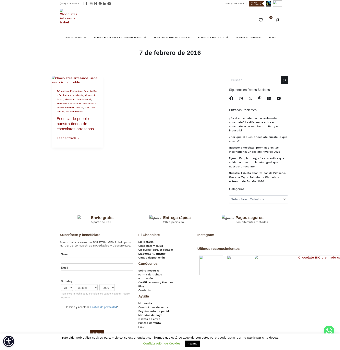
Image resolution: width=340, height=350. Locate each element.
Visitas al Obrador (248, 37)
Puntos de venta (149, 322)
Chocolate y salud (150, 245)
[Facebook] (231, 98)
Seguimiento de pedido (154, 311)
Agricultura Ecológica (69, 91)
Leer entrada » (68, 138)
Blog (272, 37)
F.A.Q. (141, 326)
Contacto (144, 290)
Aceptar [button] (193, 343)
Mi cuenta (145, 303)
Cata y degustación (151, 257)
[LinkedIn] (269, 98)
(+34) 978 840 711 (70, 3)
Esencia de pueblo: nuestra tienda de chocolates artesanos (75, 123)
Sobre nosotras (148, 270)
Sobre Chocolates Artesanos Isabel (118, 37)
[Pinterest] (259, 98)
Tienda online (73, 37)
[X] (250, 98)
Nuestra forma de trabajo (172, 37)
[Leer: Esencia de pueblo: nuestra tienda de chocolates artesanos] (77, 80)
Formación (145, 278)
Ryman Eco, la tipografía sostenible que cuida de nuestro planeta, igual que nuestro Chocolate (256, 162)
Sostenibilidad (74, 111)
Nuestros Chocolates (69, 103)
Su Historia (145, 241)
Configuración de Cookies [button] (161, 343)
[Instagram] (240, 98)
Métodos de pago (150, 315)
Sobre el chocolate (211, 37)
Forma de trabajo (150, 274)
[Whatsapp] (329, 331)
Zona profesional (234, 3)
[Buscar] (284, 80)
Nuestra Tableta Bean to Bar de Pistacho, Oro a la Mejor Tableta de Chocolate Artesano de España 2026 (257, 177)
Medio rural (84, 99)
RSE (87, 107)
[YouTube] (278, 98)
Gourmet (70, 99)
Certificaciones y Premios (155, 282)
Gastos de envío (149, 318)
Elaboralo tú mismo (152, 253)
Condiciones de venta (153, 307)
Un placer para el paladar (155, 249)
